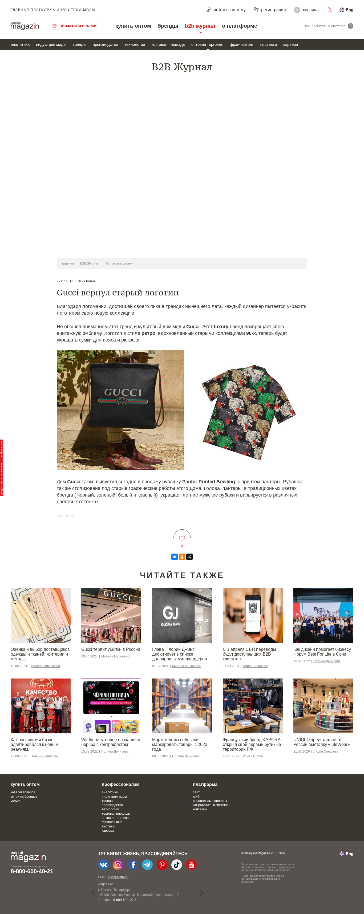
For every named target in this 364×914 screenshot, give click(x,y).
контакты (200, 809)
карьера (290, 44)
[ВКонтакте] (174, 557)
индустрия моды (51, 44)
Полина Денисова (327, 661)
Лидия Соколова (325, 751)
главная (68, 263)
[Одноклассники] (182, 557)
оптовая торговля (207, 44)
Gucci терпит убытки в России (110, 649)
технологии (134, 44)
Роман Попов (253, 756)
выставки (268, 44)
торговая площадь (168, 44)
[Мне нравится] (182, 535)
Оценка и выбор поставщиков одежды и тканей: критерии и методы (40, 654)
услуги (15, 801)
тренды (79, 44)
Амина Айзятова (255, 666)
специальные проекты (210, 801)
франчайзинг (241, 44)
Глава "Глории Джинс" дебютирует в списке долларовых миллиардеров (179, 654)
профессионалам (120, 784)
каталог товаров (23, 792)
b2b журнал (200, 26)
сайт (196, 792)
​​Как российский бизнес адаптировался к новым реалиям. (34, 744)
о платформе (239, 26)
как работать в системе (210, 805)
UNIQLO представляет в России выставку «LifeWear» (321, 742)
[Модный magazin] (25, 26)
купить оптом (133, 26)
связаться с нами (77, 25)
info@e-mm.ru (118, 877)
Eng (349, 9)
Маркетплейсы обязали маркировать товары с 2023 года (179, 744)
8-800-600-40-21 (32, 871)
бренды (168, 26)
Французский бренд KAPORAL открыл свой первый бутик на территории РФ (253, 744)
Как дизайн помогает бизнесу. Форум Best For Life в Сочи (322, 651)
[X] (189, 557)
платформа (205, 784)
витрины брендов (24, 796)
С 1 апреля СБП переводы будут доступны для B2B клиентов (249, 654)
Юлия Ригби (86, 281)
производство (105, 44)
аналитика (20, 44)
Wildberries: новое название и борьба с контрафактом (110, 742)
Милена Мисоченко (45, 666)
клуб (196, 796)
